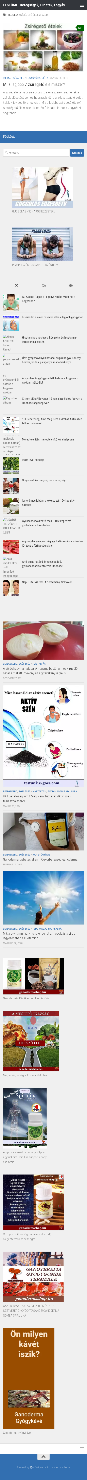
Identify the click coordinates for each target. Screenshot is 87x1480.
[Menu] (82, 5)
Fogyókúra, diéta (37, 77)
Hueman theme (62, 1467)
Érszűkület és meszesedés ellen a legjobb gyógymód (52, 317)
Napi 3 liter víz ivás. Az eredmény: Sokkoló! (47, 582)
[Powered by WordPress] (31, 1467)
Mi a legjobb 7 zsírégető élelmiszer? (34, 84)
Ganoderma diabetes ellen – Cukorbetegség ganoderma (40, 859)
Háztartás (39, 663)
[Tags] (70, 286)
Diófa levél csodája (33, 460)
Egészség (18, 77)
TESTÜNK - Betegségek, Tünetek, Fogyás (34, 5)
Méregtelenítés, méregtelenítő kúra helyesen (48, 439)
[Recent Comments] (43, 286)
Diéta (6, 77)
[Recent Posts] (16, 286)
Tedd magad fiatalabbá (62, 791)
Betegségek (10, 663)
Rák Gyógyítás (41, 854)
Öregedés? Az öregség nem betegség (44, 480)
